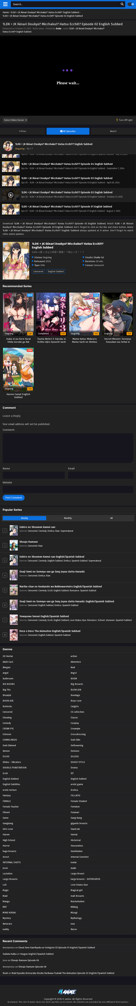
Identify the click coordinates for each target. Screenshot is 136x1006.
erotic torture (10, 790)
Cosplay (75, 723)
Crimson (7, 734)
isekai (73, 862)
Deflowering (77, 745)
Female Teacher (11, 806)
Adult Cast (8, 661)
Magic (6, 890)
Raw (57, 531)
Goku (58, 28)
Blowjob (7, 695)
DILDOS (75, 756)
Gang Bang (76, 817)
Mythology (76, 918)
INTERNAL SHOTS (12, 862)
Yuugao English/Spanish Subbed (36, 954)
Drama (74, 767)
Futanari (75, 812)
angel (5, 672)
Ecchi (50, 590)
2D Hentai (8, 656)
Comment (9, 429)
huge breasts (9, 851)
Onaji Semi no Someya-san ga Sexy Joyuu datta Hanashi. (52, 571)
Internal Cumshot (80, 857)
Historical (76, 840)
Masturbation (77, 901)
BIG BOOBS (9, 684)
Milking (74, 907)
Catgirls (75, 706)
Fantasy (7, 795)
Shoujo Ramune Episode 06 (25, 960)
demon (6, 751)
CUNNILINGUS (10, 739)
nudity (6, 929)
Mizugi (74, 912)
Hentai (74, 834)
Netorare (7, 923)
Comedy (42, 531)
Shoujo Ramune (28, 541)
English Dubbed (11, 778)
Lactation (7, 873)
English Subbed (56, 271)
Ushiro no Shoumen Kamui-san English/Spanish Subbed (51, 556)
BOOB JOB (8, 700)
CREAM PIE (8, 728)
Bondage (75, 695)
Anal (73, 667)
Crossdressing (78, 734)
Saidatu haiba (9, 954)
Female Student (79, 801)
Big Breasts (77, 684)
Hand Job (75, 829)
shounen (110, 620)
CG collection (77, 712)
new (73, 923)
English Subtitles (11, 784)
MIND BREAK (9, 912)
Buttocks (7, 706)
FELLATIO (75, 795)
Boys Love (76, 700)
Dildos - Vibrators (12, 762)
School (101, 620)
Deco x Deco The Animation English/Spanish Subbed (49, 631)
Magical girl (77, 890)
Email (71, 468)
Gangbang (8, 823)
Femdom (75, 806)
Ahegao (6, 667)
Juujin (73, 868)
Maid (5, 896)
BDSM (74, 678)
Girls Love (8, 829)
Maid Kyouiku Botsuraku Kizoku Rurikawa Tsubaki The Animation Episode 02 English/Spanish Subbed (63, 973)
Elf (72, 773)
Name (6, 468)
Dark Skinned (9, 745)
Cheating (7, 717)
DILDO (6, 756)
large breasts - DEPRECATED (85, 879)
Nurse (74, 929)
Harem (6, 834)
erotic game (77, 784)
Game (5, 817)
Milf (5, 907)
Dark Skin (75, 739)
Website (7, 482)
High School (9, 840)
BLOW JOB (76, 689)
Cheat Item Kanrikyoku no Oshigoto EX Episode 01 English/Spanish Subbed (56, 947)
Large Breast (77, 873)
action (74, 656)
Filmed (6, 812)
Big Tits (7, 689)
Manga (6, 901)
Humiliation (77, 851)
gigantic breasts (79, 823)
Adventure (76, 661)
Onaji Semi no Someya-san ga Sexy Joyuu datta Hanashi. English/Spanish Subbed (66, 601)
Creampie (75, 728)
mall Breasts (77, 896)
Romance (74, 590)
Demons (75, 751)
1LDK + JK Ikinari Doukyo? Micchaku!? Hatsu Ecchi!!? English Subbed (53, 144)
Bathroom (8, 678)
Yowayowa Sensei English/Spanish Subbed (44, 616)
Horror (6, 845)
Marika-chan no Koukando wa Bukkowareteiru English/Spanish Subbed (60, 586)
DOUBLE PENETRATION (14, 767)
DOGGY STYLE (78, 762)
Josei (5, 868)
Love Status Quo (78, 620)
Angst (74, 672)
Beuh (5, 973)
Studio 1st (99, 257)
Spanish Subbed (79, 560)
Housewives (77, 845)
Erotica (51, 531)
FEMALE (7, 801)
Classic (74, 717)
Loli (5, 884)
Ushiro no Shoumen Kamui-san (37, 527)
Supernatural (67, 531)
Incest (6, 857)
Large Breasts (10, 879)
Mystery (7, 918)
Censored (38, 271)
